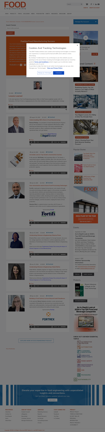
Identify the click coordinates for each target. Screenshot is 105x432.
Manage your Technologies (44, 72)
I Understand (59, 72)
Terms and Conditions (41, 62)
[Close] (77, 45)
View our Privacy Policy (54, 68)
